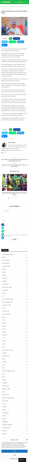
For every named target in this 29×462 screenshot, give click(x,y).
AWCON (15, 275)
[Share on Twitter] (2, 228)
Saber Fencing (15, 394)
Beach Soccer (15, 284)
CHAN (15, 308)
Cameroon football (15, 305)
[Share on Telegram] (2, 234)
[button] (27, 439)
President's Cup (15, 385)
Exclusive (15, 329)
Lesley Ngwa (11, 142)
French (15, 344)
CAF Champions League (15, 299)
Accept (14, 451)
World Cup (15, 430)
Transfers (15, 406)
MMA (15, 368)
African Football (15, 260)
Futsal (15, 347)
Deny (14, 455)
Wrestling (15, 433)
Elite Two (15, 326)
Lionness (15, 362)
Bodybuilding (15, 290)
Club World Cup (15, 311)
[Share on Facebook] (2, 224)
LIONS (15, 365)
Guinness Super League (15, 350)
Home (2, 6)
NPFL (15, 374)
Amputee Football (15, 266)
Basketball (15, 281)
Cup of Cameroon (15, 314)
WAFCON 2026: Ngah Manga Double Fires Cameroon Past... (14, 193)
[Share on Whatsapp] (2, 231)
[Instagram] (16, 2)
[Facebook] (13, 2)
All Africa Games (15, 263)
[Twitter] (14, 2)
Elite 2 (15, 320)
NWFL (15, 376)
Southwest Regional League (15, 397)
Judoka (15, 359)
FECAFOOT (15, 335)
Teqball (15, 403)
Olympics (15, 379)
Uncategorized (15, 412)
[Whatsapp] (24, 2)
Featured (15, 332)
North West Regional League (15, 371)
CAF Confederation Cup (15, 302)
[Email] (21, 2)
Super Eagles (15, 400)
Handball (15, 353)
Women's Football (15, 427)
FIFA (15, 338)
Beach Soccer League (15, 287)
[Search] (27, 2)
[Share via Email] (2, 237)
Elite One (15, 323)
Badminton (15, 278)
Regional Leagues (15, 388)
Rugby (15, 391)
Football (15, 341)
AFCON (15, 257)
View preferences (14, 458)
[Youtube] (19, 2)
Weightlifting (15, 421)
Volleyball (15, 418)
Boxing (15, 293)
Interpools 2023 (15, 356)
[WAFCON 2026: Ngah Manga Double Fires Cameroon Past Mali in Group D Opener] (14, 182)
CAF (15, 296)
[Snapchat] (22, 2)
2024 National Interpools (15, 254)
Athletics (15, 272)
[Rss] (25, 2)
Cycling (15, 317)
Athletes (15, 269)
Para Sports (15, 383)
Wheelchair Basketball (15, 424)
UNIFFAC (15, 415)
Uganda (15, 409)
